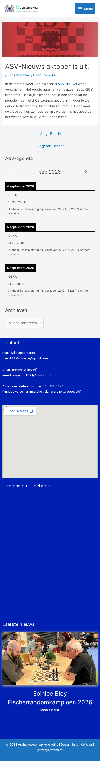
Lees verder (50, 709)
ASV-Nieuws (67, 84)
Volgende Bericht (50, 146)
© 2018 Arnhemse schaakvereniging (32, 744)
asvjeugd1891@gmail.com (32, 375)
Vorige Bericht (50, 134)
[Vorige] (14, 172)
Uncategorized (18, 75)
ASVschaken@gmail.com (29, 358)
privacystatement (50, 750)
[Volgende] (86, 172)
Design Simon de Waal (76, 744)
